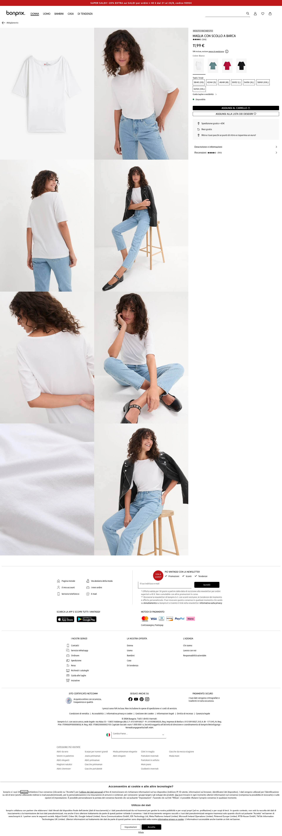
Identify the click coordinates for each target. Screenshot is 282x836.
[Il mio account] (255, 15)
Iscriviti (206, 585)
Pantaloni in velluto (150, 760)
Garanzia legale (203, 713)
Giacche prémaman (93, 764)
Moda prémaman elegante (125, 751)
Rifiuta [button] (141, 832)
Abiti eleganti (63, 760)
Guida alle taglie (78, 675)
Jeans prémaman (92, 756)
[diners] (161, 619)
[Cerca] (247, 14)
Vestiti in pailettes (65, 756)
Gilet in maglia (147, 751)
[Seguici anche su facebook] (130, 699)
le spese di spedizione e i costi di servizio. (158, 708)
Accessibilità (98, 713)
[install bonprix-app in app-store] (67, 619)
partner (24, 792)
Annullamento (150, 603)
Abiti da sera (62, 751)
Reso (73, 665)
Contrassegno (147, 625)
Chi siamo (187, 645)
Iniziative (75, 680)
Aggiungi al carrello (235, 108)
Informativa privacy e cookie (119, 713)
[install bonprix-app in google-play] (88, 619)
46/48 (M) (224, 82)
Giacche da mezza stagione (181, 751)
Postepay (159, 625)
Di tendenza (85, 13)
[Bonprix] (15, 15)
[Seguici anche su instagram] (147, 699)
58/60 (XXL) (263, 82)
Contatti (75, 645)
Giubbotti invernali (149, 769)
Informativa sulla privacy (211, 603)
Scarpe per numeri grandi (96, 751)
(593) (204, 39)
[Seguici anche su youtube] (136, 699)
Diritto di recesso (185, 713)
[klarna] (191, 619)
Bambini (59, 13)
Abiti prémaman (92, 760)
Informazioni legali (165, 713)
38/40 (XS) (199, 82)
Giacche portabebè (93, 769)
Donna (35, 13)
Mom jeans (146, 764)
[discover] (170, 619)
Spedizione (76, 660)
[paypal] (179, 619)
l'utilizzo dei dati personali (91, 792)
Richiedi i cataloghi (80, 670)
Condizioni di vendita (79, 713)
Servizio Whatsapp (79, 650)
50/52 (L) (236, 82)
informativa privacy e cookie (171, 819)
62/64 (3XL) (199, 89)
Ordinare (75, 655)
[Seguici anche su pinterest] (142, 699)
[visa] (153, 619)
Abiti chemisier (64, 769)
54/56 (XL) (249, 82)
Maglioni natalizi (64, 764)
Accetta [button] (151, 827)
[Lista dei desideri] (263, 15)
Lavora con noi (189, 650)
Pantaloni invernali (149, 756)
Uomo (46, 13)
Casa (71, 13)
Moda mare (174, 756)
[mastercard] (145, 619)
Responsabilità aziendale (194, 655)
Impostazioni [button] (131, 827)
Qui (176, 795)
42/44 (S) (211, 82)
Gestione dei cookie (144, 713)
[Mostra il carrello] (270, 15)
